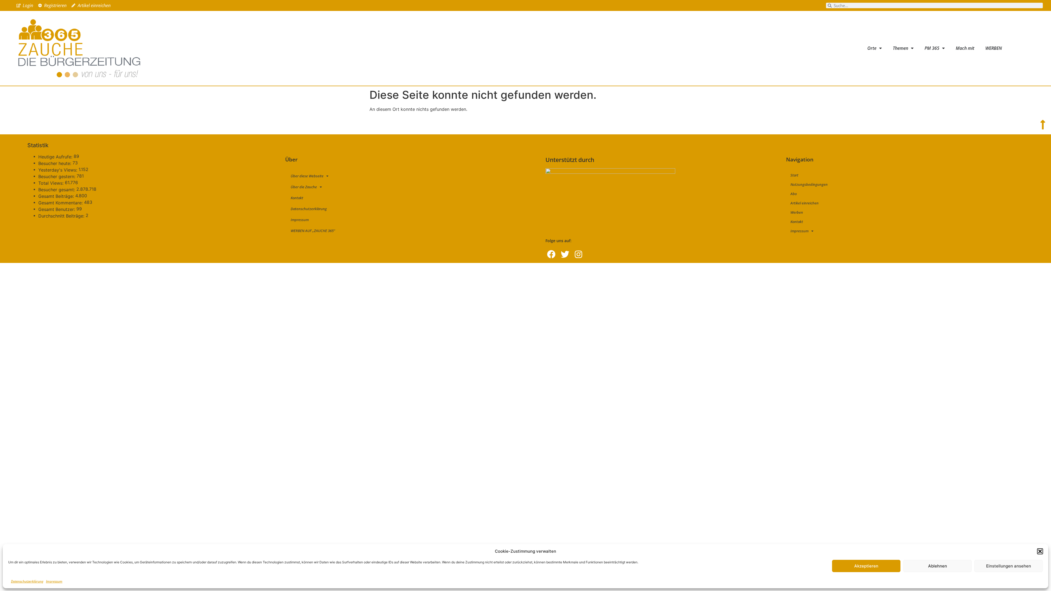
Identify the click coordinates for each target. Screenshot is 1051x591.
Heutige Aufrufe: (56, 157)
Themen (900, 48)
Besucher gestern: (57, 176)
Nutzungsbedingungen (809, 184)
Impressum (54, 581)
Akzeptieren (866, 566)
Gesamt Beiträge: (56, 196)
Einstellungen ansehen (1008, 566)
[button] (1040, 551)
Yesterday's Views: (58, 170)
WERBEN (993, 48)
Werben (796, 212)
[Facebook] (551, 254)
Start (794, 175)
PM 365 (932, 48)
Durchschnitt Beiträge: (62, 216)
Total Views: (51, 183)
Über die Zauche (304, 186)
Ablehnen (937, 566)
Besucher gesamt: (57, 189)
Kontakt (297, 197)
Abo (793, 193)
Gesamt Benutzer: (57, 209)
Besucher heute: (55, 163)
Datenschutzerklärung (27, 581)
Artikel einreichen (804, 203)
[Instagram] (578, 254)
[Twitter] (565, 254)
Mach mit (965, 48)
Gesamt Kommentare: (61, 203)
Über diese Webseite (307, 175)
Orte (871, 48)
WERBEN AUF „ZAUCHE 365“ (313, 230)
